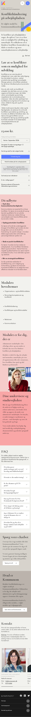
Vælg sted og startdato (8, 137)
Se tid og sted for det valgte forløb (12, 151)
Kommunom (9, 7)
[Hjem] (3, 3)
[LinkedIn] (25, 696)
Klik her (3, 635)
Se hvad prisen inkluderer (9, 175)
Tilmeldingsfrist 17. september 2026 (15, 167)
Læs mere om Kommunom (13, 609)
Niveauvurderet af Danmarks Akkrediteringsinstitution (10, 185)
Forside (3, 7)
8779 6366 (8, 683)
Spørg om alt (9, 563)
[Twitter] (29, 696)
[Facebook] (21, 696)
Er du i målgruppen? (7, 180)
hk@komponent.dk (11, 681)
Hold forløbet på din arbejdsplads (15, 162)
